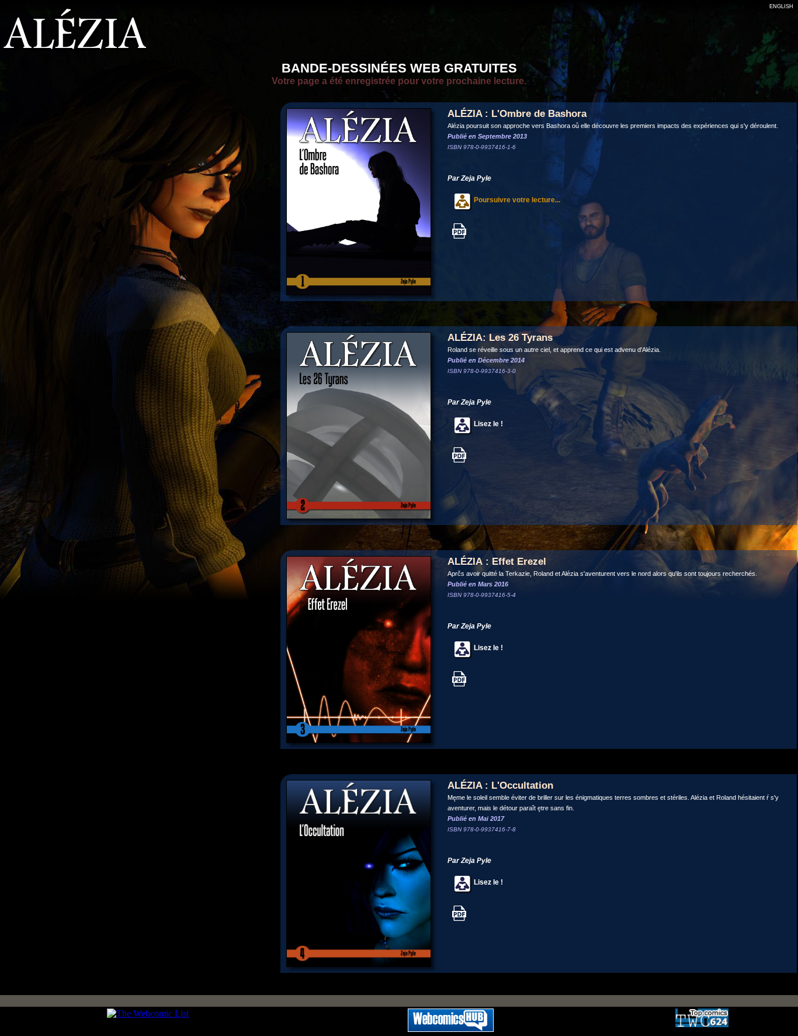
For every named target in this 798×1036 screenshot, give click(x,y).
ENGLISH (781, 6)
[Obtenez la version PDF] (459, 237)
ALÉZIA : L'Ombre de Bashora (517, 113)
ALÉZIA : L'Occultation (500, 785)
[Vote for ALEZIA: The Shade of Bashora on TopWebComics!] (701, 1024)
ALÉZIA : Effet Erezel (496, 561)
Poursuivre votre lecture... (516, 200)
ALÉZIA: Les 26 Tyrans (500, 337)
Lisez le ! (487, 424)
